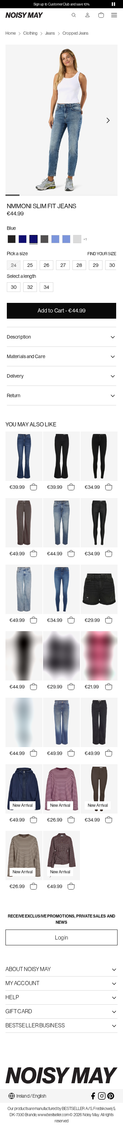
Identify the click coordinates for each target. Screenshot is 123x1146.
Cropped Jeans (75, 33)
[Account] (87, 15)
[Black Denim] (11, 239)
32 (30, 287)
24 (13, 265)
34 (46, 287)
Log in (61, 937)
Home (10, 33)
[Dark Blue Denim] (22, 239)
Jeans (50, 33)
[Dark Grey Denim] (44, 239)
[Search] (74, 15)
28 (79, 265)
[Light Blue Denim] (55, 239)
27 (63, 265)
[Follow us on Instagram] (102, 1096)
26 (46, 265)
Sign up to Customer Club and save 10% (61, 4)
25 (30, 265)
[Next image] (108, 120)
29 (95, 265)
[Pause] (113, 4)
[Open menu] (114, 15)
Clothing (30, 33)
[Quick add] (33, 487)
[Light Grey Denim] (77, 239)
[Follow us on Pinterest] (111, 1096)
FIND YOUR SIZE (101, 253)
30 (112, 265)
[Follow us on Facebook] (93, 1096)
